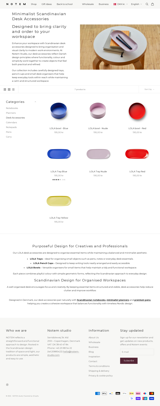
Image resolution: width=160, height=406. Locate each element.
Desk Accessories (15, 117)
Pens (9, 132)
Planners (11, 113)
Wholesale (88, 4)
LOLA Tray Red (137, 171)
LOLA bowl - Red (137, 128)
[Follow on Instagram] (7, 384)
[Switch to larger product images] (5, 89)
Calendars (11, 122)
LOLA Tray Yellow (59, 218)
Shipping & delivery (99, 371)
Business (104, 4)
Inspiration (94, 356)
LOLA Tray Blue (59, 171)
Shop (34, 4)
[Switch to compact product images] (13, 89)
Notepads (11, 127)
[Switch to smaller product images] (9, 89)
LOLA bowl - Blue (59, 128)
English (135, 4)
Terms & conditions (99, 366)
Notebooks (12, 108)
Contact (93, 361)
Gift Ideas (47, 4)
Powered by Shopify (31, 396)
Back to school (65, 4)
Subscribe (129, 360)
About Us (94, 337)
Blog (91, 352)
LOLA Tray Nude (98, 171)
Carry (9, 137)
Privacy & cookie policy (101, 375)
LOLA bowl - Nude (98, 128)
